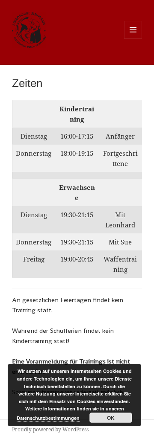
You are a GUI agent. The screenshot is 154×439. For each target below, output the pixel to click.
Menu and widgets (133, 38)
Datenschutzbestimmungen (48, 418)
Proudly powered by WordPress (50, 429)
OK (111, 418)
